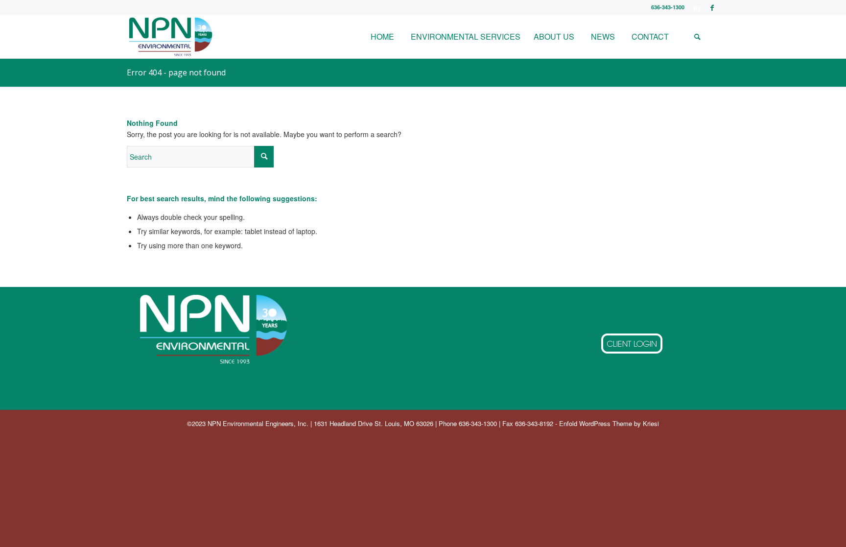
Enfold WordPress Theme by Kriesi (609, 423)
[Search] (697, 36)
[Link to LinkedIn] (697, 7)
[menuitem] (382, 36)
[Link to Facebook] (712, 7)
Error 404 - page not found (176, 72)
